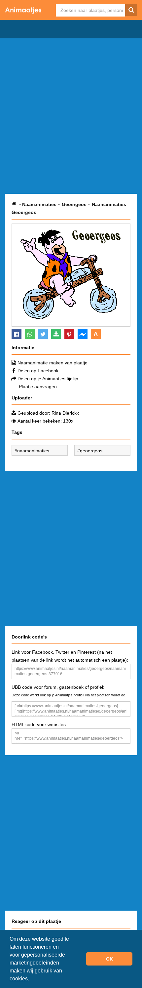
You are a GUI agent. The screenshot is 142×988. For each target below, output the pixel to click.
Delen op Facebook (38, 370)
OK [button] (109, 959)
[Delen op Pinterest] (69, 334)
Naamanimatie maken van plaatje (53, 362)
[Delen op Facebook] (16, 334)
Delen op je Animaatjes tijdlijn (48, 378)
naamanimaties (33, 450)
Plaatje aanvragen (38, 386)
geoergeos (91, 450)
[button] (31, 979)
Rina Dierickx (65, 413)
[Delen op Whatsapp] (30, 334)
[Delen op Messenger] (83, 334)
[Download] (56, 334)
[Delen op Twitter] (43, 334)
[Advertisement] (71, 116)
